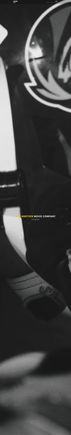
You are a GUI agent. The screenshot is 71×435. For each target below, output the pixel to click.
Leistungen (54, 2)
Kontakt (57, 2)
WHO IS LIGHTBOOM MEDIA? (35, 219)
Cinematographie (48, 2)
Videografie (51, 2)
